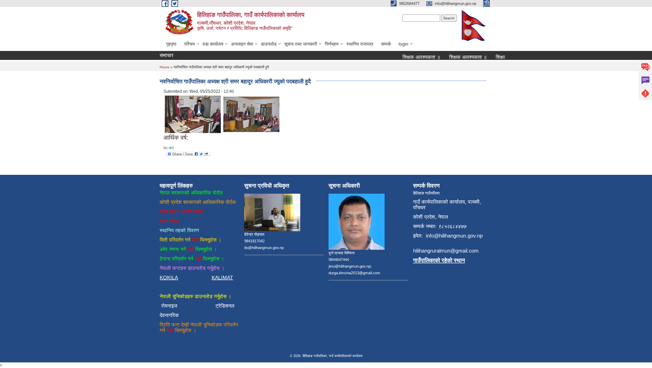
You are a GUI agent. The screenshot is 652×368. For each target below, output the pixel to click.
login (403, 44)
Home (164, 67)
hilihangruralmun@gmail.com (446, 251)
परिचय (189, 44)
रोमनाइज (172, 306)
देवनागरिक (169, 315)
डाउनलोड (269, 44)
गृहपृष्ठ (171, 44)
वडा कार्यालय (212, 44)
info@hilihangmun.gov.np (454, 236)
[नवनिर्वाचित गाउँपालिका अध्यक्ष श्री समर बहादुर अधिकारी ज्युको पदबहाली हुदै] (193, 114)
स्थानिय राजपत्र (359, 44)
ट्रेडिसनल (223, 306)
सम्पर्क (386, 44)
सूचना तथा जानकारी (300, 44)
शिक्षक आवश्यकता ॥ (415, 57)
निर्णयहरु (332, 44)
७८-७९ (169, 148)
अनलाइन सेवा (242, 44)
